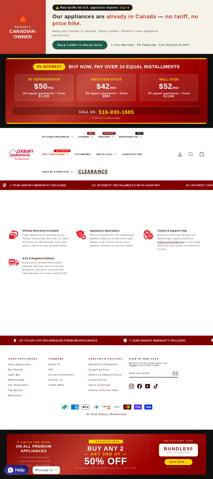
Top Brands (15, 390)
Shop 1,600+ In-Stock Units (79, 45)
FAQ (50, 369)
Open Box (14, 374)
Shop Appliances (19, 364)
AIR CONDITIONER (54, 154)
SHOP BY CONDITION (55, 171)
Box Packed (15, 369)
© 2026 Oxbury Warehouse (106, 414)
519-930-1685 (116, 112)
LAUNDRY (84, 136)
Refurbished (16, 379)
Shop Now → (178, 462)
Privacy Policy (98, 379)
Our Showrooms (18, 385)
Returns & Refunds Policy (105, 374)
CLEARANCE (93, 171)
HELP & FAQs (104, 154)
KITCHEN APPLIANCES (56, 136)
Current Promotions (61, 374)
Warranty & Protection (103, 364)
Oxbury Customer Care (103, 390)
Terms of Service (99, 385)
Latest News (56, 385)
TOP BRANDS (82, 154)
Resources (15, 395)
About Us (54, 364)
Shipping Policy (99, 369)
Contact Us (55, 379)
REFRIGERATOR (129, 136)
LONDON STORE (132, 154)
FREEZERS (104, 136)
